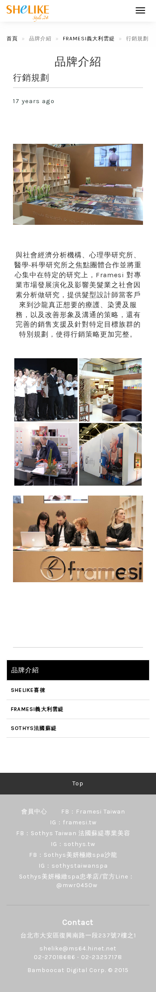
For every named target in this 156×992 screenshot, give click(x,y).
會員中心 (34, 811)
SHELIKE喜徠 (28, 690)
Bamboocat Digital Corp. (66, 970)
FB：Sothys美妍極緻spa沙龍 (73, 855)
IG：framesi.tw (73, 822)
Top (78, 783)
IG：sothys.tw (73, 844)
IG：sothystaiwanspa (73, 865)
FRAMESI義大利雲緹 (89, 39)
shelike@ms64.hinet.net (78, 948)
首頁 (12, 39)
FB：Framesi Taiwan (93, 811)
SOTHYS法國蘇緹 (34, 728)
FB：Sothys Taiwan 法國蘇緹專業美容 (73, 833)
